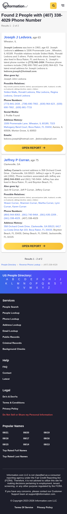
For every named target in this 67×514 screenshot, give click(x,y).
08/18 (5, 438)
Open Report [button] (31, 148)
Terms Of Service (23, 507)
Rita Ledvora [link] (42, 92)
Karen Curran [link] (19, 206)
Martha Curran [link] (46, 203)
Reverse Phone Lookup (29, 265)
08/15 (5, 444)
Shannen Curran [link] (28, 203)
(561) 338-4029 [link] (12, 218)
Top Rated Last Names (15, 456)
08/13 (47, 444)
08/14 (26, 444)
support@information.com (41, 494)
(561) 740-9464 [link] (30, 214)
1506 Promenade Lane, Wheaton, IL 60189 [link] (26, 123)
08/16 (47, 438)
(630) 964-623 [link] (47, 103)
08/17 (26, 438)
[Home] (15, 5)
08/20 (26, 432)
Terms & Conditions (14, 402)
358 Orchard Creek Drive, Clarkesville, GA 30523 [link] (29, 226)
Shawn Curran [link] (11, 203)
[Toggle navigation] (63, 5)
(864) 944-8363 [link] (12, 214)
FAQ (5, 367)
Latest (6, 379)
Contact (7, 373)
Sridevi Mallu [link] (10, 92)
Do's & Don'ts (10, 396)
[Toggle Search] (53, 5)
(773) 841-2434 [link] (12, 103)
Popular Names (13, 426)
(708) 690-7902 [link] (30, 103)
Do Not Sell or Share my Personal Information (28, 414)
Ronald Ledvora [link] (26, 92)
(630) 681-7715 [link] (24, 107)
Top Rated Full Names (15, 450)
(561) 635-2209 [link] (48, 214)
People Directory (8, 265)
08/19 (47, 432)
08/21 (5, 432)
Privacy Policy (10, 408)
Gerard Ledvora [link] (22, 95)
